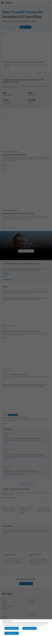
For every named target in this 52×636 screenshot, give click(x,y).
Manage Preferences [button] (11, 633)
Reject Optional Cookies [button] (29, 628)
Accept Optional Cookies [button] (11, 628)
